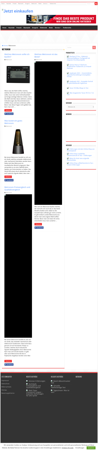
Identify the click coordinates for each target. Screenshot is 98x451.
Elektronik (34, 3)
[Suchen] (96, 3)
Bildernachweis (6, 387)
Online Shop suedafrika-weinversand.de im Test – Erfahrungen (79, 154)
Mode (39, 3)
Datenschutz (5, 384)
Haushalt (8, 3)
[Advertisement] (49, 37)
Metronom (9, 59)
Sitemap (4, 390)
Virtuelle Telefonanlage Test (58, 386)
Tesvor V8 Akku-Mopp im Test (78, 88)
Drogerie (27, 3)
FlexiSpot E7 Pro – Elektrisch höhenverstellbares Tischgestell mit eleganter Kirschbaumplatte (78, 58)
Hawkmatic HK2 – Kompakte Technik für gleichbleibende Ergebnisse (80, 82)
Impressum (5, 380)
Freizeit (14, 3)
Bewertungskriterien (8, 393)
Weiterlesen (8, 110)
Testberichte (53, 3)
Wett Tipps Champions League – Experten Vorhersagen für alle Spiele (35, 393)
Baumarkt (20, 3)
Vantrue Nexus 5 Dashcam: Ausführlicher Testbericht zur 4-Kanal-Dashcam (79, 66)
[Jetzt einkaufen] (17, 11)
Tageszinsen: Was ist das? (60, 391)
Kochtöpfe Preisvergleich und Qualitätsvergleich (33, 385)
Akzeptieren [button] (91, 448)
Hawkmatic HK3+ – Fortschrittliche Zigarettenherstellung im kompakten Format (79, 74)
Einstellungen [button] (79, 448)
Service (45, 3)
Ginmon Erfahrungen (37, 381)
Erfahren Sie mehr (68, 448)
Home (2, 3)
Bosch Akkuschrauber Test (60, 382)
